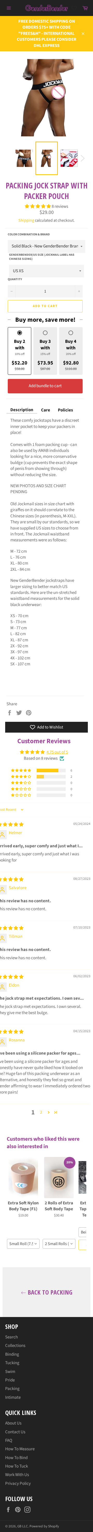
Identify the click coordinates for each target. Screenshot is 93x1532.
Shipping (26, 220)
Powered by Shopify (44, 1526)
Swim (10, 1372)
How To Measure (20, 1449)
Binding (12, 1354)
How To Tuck (16, 1466)
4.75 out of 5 (57, 752)
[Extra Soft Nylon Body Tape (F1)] (23, 1177)
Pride (10, 1380)
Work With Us (17, 1475)
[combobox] (23, 1244)
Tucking (12, 1363)
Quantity (15, 279)
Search (11, 1337)
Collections (15, 1346)
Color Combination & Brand (29, 235)
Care (45, 410)
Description (21, 410)
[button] (38, 206)
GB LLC (22, 1526)
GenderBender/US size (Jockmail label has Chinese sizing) (41, 257)
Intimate (13, 1397)
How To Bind (16, 1458)
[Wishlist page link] (74, 8)
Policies (65, 410)
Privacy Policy (18, 1483)
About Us (13, 1423)
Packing (12, 1389)
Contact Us (15, 1432)
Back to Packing (49, 1292)
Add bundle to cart (45, 386)
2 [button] (41, 1112)
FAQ (8, 1440)
